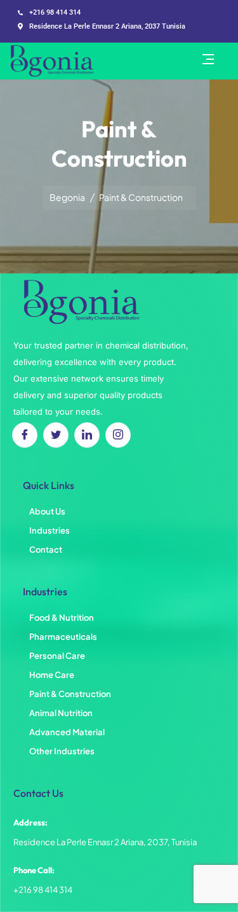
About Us (47, 511)
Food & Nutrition (61, 617)
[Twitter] (56, 435)
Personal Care (57, 656)
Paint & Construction (70, 694)
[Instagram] (118, 435)
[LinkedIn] (87, 435)
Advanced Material (67, 732)
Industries (49, 530)
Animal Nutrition (61, 713)
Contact (45, 549)
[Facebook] (24, 435)
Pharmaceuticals (63, 637)
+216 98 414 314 (42, 890)
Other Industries (62, 751)
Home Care (51, 675)
